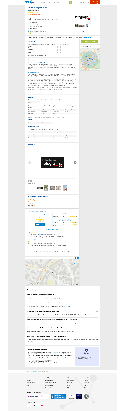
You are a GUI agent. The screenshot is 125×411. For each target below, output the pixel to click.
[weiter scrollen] (98, 37)
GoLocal (41, 234)
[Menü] (89, 2)
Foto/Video (58, 37)
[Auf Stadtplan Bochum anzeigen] (78, 258)
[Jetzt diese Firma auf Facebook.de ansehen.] (63, 222)
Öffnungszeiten (33, 37)
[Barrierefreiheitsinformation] (86, 2)
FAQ (68, 387)
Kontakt (68, 385)
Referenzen (69, 382)
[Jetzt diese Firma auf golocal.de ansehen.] (63, 216)
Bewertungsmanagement (51, 382)
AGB (85, 385)
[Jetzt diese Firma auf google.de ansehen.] (63, 224)
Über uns (41, 37)
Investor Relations (30, 382)
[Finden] (70, 2)
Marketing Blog (70, 380)
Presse (28, 387)
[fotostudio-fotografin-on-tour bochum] (40, 188)
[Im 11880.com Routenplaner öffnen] (75, 257)
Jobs (27, 385)
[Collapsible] (97, 295)
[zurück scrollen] (26, 37)
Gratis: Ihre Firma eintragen (95, 2)
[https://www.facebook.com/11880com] (27, 405)
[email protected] (67, 306)
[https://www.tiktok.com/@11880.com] (35, 405)
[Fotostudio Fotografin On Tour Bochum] (76, 148)
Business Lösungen (49, 387)
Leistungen (50, 37)
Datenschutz (86, 382)
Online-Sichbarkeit (49, 380)
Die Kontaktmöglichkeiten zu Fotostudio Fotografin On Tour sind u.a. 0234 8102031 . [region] (49, 306)
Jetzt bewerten (40, 224)
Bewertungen (78, 37)
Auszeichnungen (67, 37)
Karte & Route (88, 37)
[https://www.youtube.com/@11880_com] (42, 405)
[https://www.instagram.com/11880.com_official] (31, 405)
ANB (85, 387)
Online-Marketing (49, 385)
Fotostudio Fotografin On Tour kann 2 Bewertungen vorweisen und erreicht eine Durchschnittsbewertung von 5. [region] (51, 331)
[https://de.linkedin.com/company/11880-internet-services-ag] (38, 405)
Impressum (86, 380)
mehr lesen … (34, 239)
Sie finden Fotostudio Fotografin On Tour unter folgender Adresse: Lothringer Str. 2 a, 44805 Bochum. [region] (49, 298)
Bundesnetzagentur (56, 352)
